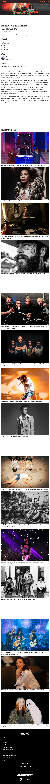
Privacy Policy (5, 742)
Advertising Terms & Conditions (8, 749)
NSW (2, 47)
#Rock (10, 31)
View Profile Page (10, 59)
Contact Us (4, 760)
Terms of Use (5, 744)
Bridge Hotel (4, 42)
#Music (5, 31)
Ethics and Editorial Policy (7, 747)
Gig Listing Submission (6, 757)
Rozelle (3, 45)
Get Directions (7, 49)
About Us (4, 740)
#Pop (8, 31)
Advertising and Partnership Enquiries (9, 755)
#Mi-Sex (2, 31)
